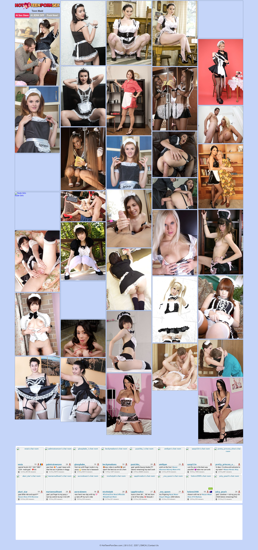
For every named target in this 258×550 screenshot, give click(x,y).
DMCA (143, 545)
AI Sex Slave (22, 15)
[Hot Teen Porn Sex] (37, 5)
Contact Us (153, 545)
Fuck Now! (52, 15)
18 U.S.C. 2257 (131, 545)
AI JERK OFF (37, 15)
